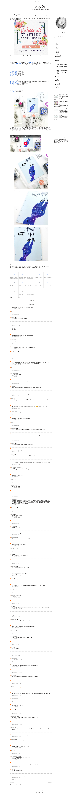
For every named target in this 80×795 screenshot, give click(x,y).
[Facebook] (59, 32)
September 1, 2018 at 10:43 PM (17, 672)
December (58, 55)
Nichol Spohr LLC (13, 81)
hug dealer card (58, 69)
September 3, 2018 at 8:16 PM (16, 759)
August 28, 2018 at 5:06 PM (16, 430)
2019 (56, 52)
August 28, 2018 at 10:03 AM (16, 336)
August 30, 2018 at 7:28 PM (16, 603)
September (58, 59)
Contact (44, 1)
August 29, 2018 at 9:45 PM (16, 551)
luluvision (13, 339)
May (57, 79)
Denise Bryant (13, 507)
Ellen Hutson (12, 84)
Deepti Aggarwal (14, 311)
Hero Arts (12, 80)
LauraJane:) (13, 526)
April (57, 80)
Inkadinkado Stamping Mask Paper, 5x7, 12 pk (30, 286)
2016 (56, 87)
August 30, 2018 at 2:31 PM (16, 586)
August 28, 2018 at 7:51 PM (16, 476)
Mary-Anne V (13, 704)
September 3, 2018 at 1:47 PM (16, 736)
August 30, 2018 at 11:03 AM (16, 575)
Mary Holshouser (14, 351)
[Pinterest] (60, 32)
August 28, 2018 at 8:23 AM (16, 314)
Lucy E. (12, 514)
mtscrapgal (13, 636)
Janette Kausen (31, 62)
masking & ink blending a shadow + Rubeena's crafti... (61, 65)
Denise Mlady (13, 428)
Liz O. (12, 675)
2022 (56, 48)
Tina (12, 686)
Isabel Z (12, 454)
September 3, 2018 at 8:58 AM (16, 718)
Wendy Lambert (14, 520)
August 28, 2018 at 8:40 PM (16, 496)
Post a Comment (14, 779)
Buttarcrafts (13, 739)
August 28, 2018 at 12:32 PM (16, 370)
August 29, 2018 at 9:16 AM (16, 534)
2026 (56, 43)
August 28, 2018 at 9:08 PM (16, 504)
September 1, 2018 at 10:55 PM (17, 677)
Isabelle (12, 584)
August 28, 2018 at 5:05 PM (16, 425)
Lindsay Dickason (14, 417)
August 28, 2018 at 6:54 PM (16, 464)
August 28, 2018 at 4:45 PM (16, 408)
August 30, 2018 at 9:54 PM (16, 616)
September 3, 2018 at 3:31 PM (16, 747)
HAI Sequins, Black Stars (38, 285)
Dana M (12, 386)
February (57, 83)
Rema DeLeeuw (13, 548)
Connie (12, 328)
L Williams (13, 625)
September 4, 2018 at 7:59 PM (16, 777)
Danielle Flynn (13, 82)
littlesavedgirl (13, 658)
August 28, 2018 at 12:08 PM (16, 358)
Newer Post (50, 782)
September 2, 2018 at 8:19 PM (16, 695)
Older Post (12, 782)
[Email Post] (19, 297)
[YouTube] (64, 32)
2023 (56, 47)
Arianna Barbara (14, 566)
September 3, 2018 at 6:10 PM (16, 753)
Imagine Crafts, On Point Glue (47, 285)
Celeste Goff (13, 474)
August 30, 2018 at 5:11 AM (16, 556)
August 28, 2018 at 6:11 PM (16, 451)
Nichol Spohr (18, 63)
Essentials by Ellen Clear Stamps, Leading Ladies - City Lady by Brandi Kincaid (31, 278)
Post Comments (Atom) (18, 784)
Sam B (12, 398)
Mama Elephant (13, 79)
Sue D (12, 769)
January (57, 84)
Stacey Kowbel (13, 698)
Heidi (12, 554)
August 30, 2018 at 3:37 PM (16, 597)
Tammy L (12, 727)
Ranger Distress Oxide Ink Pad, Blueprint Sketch (14, 286)
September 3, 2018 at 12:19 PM (17, 724)
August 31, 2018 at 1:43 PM (16, 644)
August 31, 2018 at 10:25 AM (16, 627)
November (58, 56)
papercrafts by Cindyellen (15, 467)
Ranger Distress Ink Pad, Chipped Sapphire (38, 277)
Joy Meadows (13, 367)
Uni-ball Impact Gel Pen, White (22, 285)
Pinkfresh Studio (13, 71)
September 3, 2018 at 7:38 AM (16, 713)
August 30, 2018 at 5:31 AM (16, 563)
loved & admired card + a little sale (61, 66)
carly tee (40, 7)
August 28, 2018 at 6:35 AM (16, 308)
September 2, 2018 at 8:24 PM (16, 701)
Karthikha (12, 479)
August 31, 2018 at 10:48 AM (16, 633)
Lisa (12, 669)
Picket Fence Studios (14, 83)
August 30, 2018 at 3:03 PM (16, 592)
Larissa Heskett (13, 716)
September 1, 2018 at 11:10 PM (16, 683)
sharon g (12, 485)
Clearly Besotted (13, 73)
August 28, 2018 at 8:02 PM (16, 482)
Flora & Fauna (13, 89)
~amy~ (12, 647)
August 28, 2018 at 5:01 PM (16, 419)
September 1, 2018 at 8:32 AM (16, 661)
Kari (12, 334)
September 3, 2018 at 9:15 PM (16, 766)
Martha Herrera (13, 373)
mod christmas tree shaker (60, 61)
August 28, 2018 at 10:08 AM (16, 343)
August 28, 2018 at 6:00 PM (16, 445)
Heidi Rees (13, 589)
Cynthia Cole (13, 411)
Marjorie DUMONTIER (15, 756)
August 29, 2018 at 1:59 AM (16, 517)
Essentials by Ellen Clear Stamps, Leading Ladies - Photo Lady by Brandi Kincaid (14, 278)
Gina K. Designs (13, 72)
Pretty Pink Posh (13, 85)
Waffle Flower (13, 90)
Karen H (12, 361)
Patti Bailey (13, 422)
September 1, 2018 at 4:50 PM (16, 666)
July (57, 76)
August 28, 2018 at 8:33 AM (16, 325)
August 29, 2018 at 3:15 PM (16, 545)
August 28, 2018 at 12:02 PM (16, 348)
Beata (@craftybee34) (14, 595)
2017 (56, 86)
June (57, 77)
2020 (56, 51)
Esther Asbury (13, 543)
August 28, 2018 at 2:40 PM (16, 395)
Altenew (11, 70)
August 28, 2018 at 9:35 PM (16, 511)
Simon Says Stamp (13, 74)
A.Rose (12, 306)
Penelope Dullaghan (17, 128)
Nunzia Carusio (13, 619)
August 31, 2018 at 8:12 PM (16, 655)
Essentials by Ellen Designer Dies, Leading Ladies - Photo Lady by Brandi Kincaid (22, 278)
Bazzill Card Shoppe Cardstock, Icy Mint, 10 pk (22, 294)
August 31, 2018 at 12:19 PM (16, 638)
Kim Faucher (13, 346)
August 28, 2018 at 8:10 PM (16, 487)
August (57, 60)
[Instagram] (62, 32)
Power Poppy (12, 91)
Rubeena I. (13, 499)
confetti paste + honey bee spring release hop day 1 (63, 102)
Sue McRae (13, 630)
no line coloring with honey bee (61, 74)
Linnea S (12, 745)
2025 (56, 44)
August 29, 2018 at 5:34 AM (16, 523)
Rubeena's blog (46, 63)
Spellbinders (12, 75)
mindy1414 (13, 762)
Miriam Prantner (14, 537)
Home (35, 1)
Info (39, 1)
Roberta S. (13, 750)
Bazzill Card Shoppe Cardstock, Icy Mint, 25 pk (30, 294)
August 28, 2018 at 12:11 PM (16, 364)
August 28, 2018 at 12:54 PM (16, 376)
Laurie (12, 578)
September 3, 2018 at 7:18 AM (16, 706)
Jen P (12, 606)
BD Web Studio (41, 792)
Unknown (12, 317)
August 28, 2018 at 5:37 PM (16, 440)
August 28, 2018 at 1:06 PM (16, 383)
